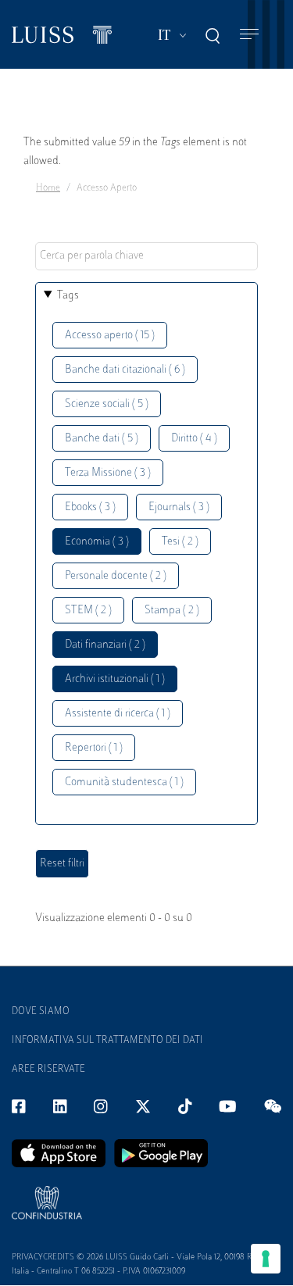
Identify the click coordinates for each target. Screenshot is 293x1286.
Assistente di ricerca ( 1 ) (117, 714)
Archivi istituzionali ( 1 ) (115, 679)
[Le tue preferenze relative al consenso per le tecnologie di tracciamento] (265, 1258)
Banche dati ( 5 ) (101, 439)
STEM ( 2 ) (88, 610)
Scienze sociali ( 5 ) (106, 404)
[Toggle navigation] (249, 35)
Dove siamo (41, 1011)
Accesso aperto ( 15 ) (110, 335)
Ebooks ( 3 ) (90, 507)
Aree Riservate (48, 1069)
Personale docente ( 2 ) (115, 576)
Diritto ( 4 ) (194, 439)
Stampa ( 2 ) (172, 610)
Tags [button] (68, 296)
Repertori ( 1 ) (94, 748)
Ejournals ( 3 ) (178, 507)
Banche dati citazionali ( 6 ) (125, 370)
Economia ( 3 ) (97, 542)
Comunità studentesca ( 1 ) (124, 782)
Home (48, 188)
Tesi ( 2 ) (180, 542)
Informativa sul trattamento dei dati (107, 1040)
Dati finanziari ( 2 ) (105, 645)
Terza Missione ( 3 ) (108, 473)
